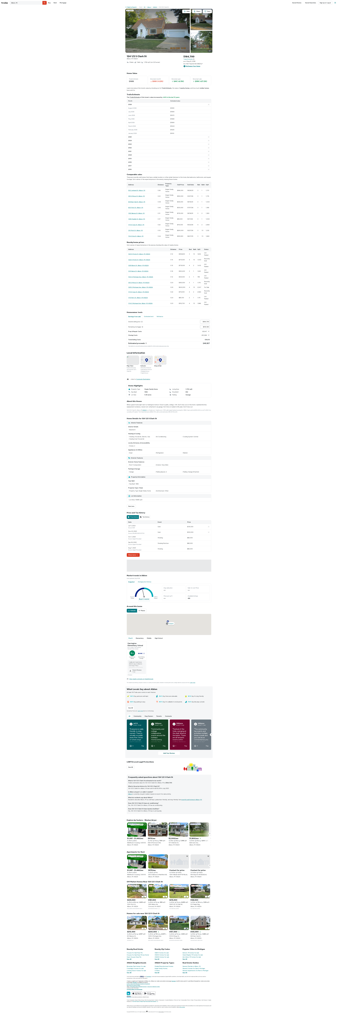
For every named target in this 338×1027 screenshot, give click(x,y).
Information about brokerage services (138, 986)
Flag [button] (142, 746)
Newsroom (161, 1000)
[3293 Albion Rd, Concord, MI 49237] (158, 891)
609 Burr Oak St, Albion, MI (136, 202)
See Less (132, 506)
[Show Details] (209, 104)
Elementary (140, 638)
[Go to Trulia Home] (5, 2)
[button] (44, 3)
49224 (155, 7)
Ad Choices (204, 1000)
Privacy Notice (197, 1000)
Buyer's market (144, 599)
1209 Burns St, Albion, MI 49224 (138, 265)
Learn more (192, 682)
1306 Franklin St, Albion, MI (136, 219)
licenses (174, 981)
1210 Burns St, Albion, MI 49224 (138, 271)
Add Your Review (169, 753)
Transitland (148, 976)
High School (159, 638)
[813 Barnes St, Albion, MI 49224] (137, 923)
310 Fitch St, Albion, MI (135, 230)
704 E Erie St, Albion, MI (135, 236)
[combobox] (28, 3)
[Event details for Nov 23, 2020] (209, 532)
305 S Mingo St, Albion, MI (136, 196)
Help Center (161, 1011)
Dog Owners (149, 716)
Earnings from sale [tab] (134, 316)
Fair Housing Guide (149, 1000)
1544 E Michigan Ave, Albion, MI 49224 (140, 277)
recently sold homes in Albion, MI (191, 799)
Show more (132, 555)
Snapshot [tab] (131, 582)
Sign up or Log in (325, 3)
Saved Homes (296, 3)
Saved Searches (310, 3)
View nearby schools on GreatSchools (141, 679)
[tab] (133, 517)
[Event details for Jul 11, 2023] (209, 527)
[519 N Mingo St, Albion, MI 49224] (179, 923)
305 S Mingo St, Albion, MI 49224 (138, 282)
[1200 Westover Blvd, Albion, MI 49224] (137, 830)
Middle (149, 638)
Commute (168, 716)
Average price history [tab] (144, 582)
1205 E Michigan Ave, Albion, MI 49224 (140, 287)
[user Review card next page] (211, 734)
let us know (182, 1007)
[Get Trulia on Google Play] (150, 993)
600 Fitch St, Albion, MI (135, 207)
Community (137, 716)
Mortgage (63, 3)
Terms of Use (177, 1000)
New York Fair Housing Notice (133, 985)
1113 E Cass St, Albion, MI (136, 225)
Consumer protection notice (153, 986)
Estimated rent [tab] (149, 316)
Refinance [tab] (160, 316)
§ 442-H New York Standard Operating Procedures (138, 983)
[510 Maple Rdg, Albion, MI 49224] (200, 891)
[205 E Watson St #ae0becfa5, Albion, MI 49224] (158, 861)
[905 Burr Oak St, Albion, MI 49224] (200, 923)
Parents (159, 716)
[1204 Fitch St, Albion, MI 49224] (137, 891)
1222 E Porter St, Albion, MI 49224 (139, 260)
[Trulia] (128, 993)
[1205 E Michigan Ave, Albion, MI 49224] (158, 923)
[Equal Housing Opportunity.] (147, 1011)
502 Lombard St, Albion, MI (136, 190)
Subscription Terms (185, 1000)
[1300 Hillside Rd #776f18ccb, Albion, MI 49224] (179, 861)
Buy (49, 3)
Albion (149, 7)
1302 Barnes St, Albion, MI (136, 213)
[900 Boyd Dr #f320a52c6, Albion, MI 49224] (200, 861)
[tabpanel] (169, 333)
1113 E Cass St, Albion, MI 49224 (138, 292)
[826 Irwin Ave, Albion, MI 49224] (199, 830)
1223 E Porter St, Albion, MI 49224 (139, 254)
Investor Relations (169, 1000)
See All (131, 708)
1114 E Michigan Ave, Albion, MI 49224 (140, 303)
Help (192, 1000)
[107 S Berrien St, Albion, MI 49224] (178, 830)
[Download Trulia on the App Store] (137, 993)
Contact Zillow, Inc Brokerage (134, 989)
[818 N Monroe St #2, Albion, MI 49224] (158, 830)
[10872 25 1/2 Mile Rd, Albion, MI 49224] (179, 891)
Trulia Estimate (135, 97)
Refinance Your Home (193, 66)
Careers (156, 1000)
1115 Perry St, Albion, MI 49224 (138, 297)
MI (144, 7)
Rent (55, 3)
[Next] (209, 833)
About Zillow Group (139, 1000)
